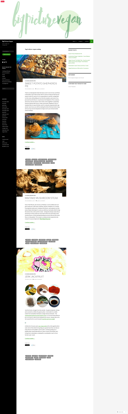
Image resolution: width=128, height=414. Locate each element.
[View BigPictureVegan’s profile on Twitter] (4, 62)
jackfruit (50, 355)
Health (3, 76)
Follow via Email (6, 54)
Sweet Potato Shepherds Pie (41, 85)
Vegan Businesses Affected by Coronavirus (78, 68)
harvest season (52, 159)
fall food (34, 159)
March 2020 (4, 107)
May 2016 (4, 121)
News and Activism (6, 79)
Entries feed (4, 142)
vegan (52, 162)
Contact (87, 41)
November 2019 (5, 110)
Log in (3, 141)
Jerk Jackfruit (34, 276)
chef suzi (28, 159)
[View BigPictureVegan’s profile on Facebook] (2, 62)
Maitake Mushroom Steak (41, 197)
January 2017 (5, 117)
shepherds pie (29, 162)
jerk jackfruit (29, 357)
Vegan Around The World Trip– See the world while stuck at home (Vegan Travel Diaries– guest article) (79, 62)
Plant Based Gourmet (45, 219)
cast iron (28, 355)
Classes (80, 41)
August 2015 (4, 131)
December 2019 (5, 108)
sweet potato (37, 162)
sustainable (42, 357)
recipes (36, 357)
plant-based (49, 161)
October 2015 (5, 128)
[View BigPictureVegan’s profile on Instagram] (6, 62)
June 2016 (4, 119)
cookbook (34, 239)
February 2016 (5, 126)
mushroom (55, 239)
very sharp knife (43, 326)
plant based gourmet (40, 161)
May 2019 (4, 112)
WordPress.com (5, 146)
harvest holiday (43, 159)
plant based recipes (42, 241)
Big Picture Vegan (7, 41)
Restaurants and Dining (6, 81)
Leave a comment (40, 88)
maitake (49, 239)
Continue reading (30, 142)
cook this (35, 355)
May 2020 (4, 103)
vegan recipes (38, 164)
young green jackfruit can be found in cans (35, 315)
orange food (29, 161)
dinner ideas (42, 239)
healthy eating (42, 355)
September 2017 (5, 114)
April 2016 (4, 123)
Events (3, 74)
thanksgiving (46, 162)
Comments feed (5, 144)
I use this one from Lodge (48, 319)
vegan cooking (29, 164)
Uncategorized (5, 83)
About (74, 41)
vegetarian (38, 359)
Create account (5, 139)
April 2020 (4, 105)
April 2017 (4, 115)
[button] (31, 290)
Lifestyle (4, 78)
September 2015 (5, 130)
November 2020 (5, 101)
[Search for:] (8, 88)
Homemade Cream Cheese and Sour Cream (78, 65)
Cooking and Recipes (30, 80)
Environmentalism (6, 72)
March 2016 (4, 124)
